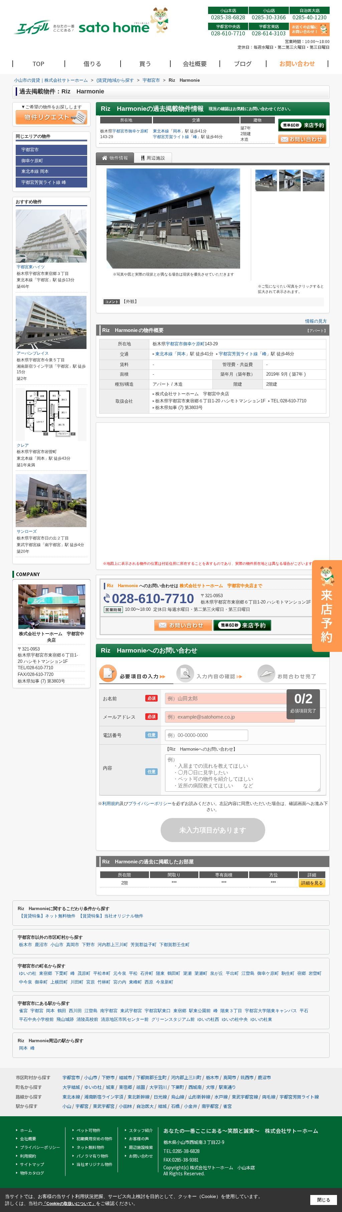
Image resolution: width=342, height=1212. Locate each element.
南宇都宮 (109, 1010)
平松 (133, 973)
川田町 (76, 982)
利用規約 (111, 803)
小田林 (125, 1106)
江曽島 (247, 973)
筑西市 (246, 1077)
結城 (162, 1106)
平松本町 (102, 973)
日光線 (160, 1097)
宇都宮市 (120, 131)
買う (145, 63)
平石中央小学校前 (36, 1019)
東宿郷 (45, 973)
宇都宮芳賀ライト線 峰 (43, 182)
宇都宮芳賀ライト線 (171, 136)
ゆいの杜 (27, 973)
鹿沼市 (41, 944)
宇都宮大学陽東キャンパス (271, 1010)
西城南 (194, 1087)
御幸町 (41, 982)
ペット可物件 (88, 1130)
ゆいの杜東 (261, 1019)
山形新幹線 (199, 1097)
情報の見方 (316, 321)
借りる (92, 63)
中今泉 (25, 982)
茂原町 (84, 973)
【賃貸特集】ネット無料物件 (47, 916)
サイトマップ (32, 1164)
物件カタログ (32, 1173)
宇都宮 (36, 1010)
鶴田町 (173, 973)
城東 (110, 1087)
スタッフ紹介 (141, 1130)
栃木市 (25, 944)
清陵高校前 (87, 1019)
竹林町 (104, 982)
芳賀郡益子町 (144, 944)
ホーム (26, 1130)
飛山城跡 (65, 1019)
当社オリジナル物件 (94, 1164)
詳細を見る (312, 882)
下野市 (88, 944)
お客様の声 (139, 1138)
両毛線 (268, 1097)
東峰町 (135, 982)
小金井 (190, 1106)
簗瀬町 (200, 973)
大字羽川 (158, 1087)
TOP (38, 63)
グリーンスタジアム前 (173, 1019)
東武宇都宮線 (245, 1097)
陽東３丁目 (231, 1010)
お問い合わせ (297, 63)
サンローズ (27, 531)
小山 (66, 1106)
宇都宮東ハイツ (31, 267)
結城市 (125, 1077)
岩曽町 (315, 973)
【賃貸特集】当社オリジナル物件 (110, 916)
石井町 (146, 973)
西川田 (75, 1010)
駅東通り (227, 1087)
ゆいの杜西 (208, 1019)
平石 (304, 1010)
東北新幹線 (138, 1097)
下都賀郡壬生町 (174, 944)
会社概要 (195, 63)
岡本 (177, 131)
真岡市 (72, 944)
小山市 (56, 944)
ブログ (243, 63)
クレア (23, 445)
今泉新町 (164, 982)
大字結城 (71, 1087)
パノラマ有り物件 (92, 1156)
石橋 (175, 1106)
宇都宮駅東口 (158, 1010)
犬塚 (210, 1087)
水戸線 (220, 1097)
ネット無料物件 (90, 1147)
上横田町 (59, 982)
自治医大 (145, 1106)
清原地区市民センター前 (125, 1019)
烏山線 (177, 1097)
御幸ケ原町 (138, 131)
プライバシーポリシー (150, 803)
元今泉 (119, 973)
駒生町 (288, 973)
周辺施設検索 (141, 1147)
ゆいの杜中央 (235, 1019)
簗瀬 (187, 973)
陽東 (160, 973)
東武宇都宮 (131, 1010)
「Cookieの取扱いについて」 (69, 1203)
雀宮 (23, 1010)
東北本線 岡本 (35, 171)
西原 (149, 982)
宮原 (90, 982)
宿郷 (301, 973)
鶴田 (61, 1010)
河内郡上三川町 (113, 944)
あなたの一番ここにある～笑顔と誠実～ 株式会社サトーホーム (240, 1131)
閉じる (323, 1199)
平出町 (232, 973)
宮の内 (119, 982)
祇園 (140, 1087)
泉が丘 (216, 973)
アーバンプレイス (33, 353)
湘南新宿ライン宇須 (103, 1097)
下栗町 (61, 973)
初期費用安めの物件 (94, 1138)
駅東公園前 (200, 1010)
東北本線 (161, 131)
